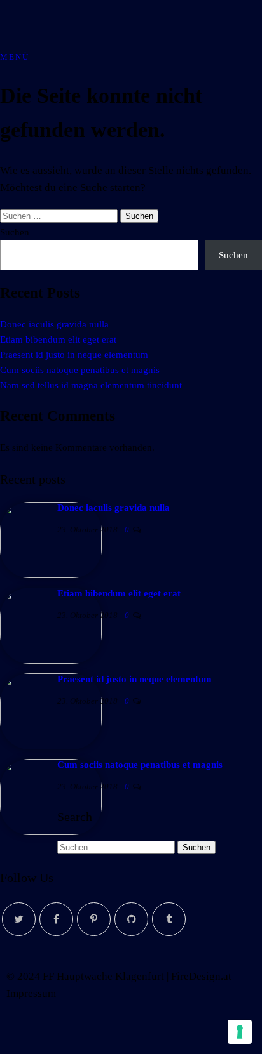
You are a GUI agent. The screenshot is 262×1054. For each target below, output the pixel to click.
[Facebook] (56, 919)
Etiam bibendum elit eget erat (58, 339)
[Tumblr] (169, 919)
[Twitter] (19, 919)
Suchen (14, 232)
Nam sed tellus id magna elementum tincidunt (91, 385)
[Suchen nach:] (60, 215)
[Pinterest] (94, 919)
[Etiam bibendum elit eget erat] (51, 660)
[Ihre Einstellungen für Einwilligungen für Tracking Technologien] (240, 1032)
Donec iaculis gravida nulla (54, 324)
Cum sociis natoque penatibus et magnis (80, 370)
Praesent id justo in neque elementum (74, 355)
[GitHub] (131, 919)
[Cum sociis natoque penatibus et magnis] (51, 832)
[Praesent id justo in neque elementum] (51, 746)
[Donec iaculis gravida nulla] (51, 575)
